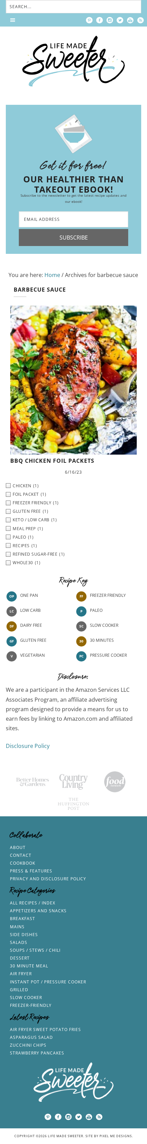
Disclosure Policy (28, 746)
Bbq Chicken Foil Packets (52, 460)
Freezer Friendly (108, 596)
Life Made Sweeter (73, 61)
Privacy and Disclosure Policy (48, 879)
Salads (18, 942)
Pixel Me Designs (115, 1136)
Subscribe (73, 237)
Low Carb (30, 611)
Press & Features (31, 871)
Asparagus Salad (31, 1037)
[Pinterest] (89, 20)
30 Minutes (102, 640)
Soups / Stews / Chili (35, 950)
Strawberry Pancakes (37, 1053)
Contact (20, 855)
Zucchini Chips (28, 1045)
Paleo (96, 611)
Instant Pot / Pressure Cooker (48, 982)
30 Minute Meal (29, 966)
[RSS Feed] (140, 20)
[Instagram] (109, 20)
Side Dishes (24, 934)
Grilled (19, 990)
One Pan (29, 596)
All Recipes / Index (32, 903)
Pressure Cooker (108, 655)
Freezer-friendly (31, 1005)
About (18, 847)
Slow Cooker (104, 625)
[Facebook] (99, 20)
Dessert (20, 958)
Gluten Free (33, 640)
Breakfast (22, 918)
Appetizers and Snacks (38, 911)
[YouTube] (130, 20)
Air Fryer (21, 974)
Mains (17, 927)
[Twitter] (120, 20)
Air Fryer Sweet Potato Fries (45, 1029)
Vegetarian (32, 655)
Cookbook (22, 863)
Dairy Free (31, 625)
